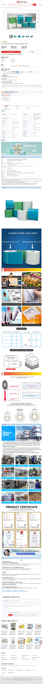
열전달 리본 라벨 (14, 657)
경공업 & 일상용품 (7, 7)
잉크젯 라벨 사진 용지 (25, 655)
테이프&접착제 (13, 7)
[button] (38, 108)
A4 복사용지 (3, 655)
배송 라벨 (23, 657)
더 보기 (2, 674)
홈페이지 (2, 7)
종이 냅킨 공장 (4, 670)
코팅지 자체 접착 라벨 (19, 7)
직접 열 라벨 (3, 657)
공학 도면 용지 (34, 655)
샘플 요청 (20, 54)
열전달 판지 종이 (14, 659)
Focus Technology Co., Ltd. (22, 678)
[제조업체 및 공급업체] (21, 2)
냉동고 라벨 (34, 659)
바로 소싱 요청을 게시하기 (33, 614)
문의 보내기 (11, 51)
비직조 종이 (4, 672)
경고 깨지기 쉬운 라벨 (25, 659)
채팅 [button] (33, 51)
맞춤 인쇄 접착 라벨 (4, 659)
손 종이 (34, 670)
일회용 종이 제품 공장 (19, 670)
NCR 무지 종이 (13, 655)
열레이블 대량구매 (11, 672)
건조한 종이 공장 (27, 670)
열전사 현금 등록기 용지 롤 (36, 657)
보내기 (10, 615)
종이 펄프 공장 (11, 670)
